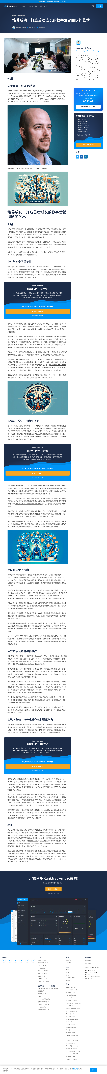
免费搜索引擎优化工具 (45, 1004)
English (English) (71, 987)
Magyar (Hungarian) (72, 1035)
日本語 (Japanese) (71, 1000)
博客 (41, 6)
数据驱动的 (11, 629)
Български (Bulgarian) (72, 1019)
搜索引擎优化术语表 (44, 999)
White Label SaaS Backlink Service (48, 988)
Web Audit (41, 968)
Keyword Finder (43, 962)
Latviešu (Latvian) (71, 1043)
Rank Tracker (42, 960)
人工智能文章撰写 (25, 802)
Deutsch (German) (71, 989)
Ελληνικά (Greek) (71, 1027)
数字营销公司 (33, 841)
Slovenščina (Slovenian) (73, 1051)
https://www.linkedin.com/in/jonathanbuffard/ (30, 168)
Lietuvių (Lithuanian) (72, 1040)
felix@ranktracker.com (91, 978)
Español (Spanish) (71, 992)
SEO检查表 (41, 976)
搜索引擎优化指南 (43, 1002)
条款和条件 (69, 960)
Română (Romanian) (72, 1046)
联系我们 (88, 960)
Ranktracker (11, 6)
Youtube (9, 960)
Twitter (21, 960)
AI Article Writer (43, 978)
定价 (36, 6)
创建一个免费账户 (37, 311)
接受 (93, 1069)
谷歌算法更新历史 (43, 1010)
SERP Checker (42, 965)
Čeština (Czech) (70, 1022)
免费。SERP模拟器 (43, 981)
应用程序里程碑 (70, 977)
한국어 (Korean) (70, 1056)
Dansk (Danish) (70, 1024)
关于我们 (88, 963)
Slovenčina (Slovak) (71, 1048)
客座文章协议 (42, 1007)
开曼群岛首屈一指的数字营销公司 (27, 504)
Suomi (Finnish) (70, 1032)
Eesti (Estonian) (70, 1030)
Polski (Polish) (70, 1006)
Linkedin (27, 960)
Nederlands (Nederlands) (73, 1003)
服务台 (68, 980)
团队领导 (50, 669)
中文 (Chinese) (70, 1016)
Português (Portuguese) (73, 1008)
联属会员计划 (42, 993)
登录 (92, 6)
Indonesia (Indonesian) (72, 1038)
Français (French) (71, 995)
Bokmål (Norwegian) (72, 1059)
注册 (99, 6)
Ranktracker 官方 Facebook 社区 (15, 960)
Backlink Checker (43, 970)
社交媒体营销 (26, 661)
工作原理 (30, 6)
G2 (33, 960)
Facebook (3, 960)
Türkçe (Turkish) (70, 1014)
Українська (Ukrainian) (72, 1054)
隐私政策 (68, 962)
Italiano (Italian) (70, 998)
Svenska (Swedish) (71, 1011)
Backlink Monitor (43, 973)
